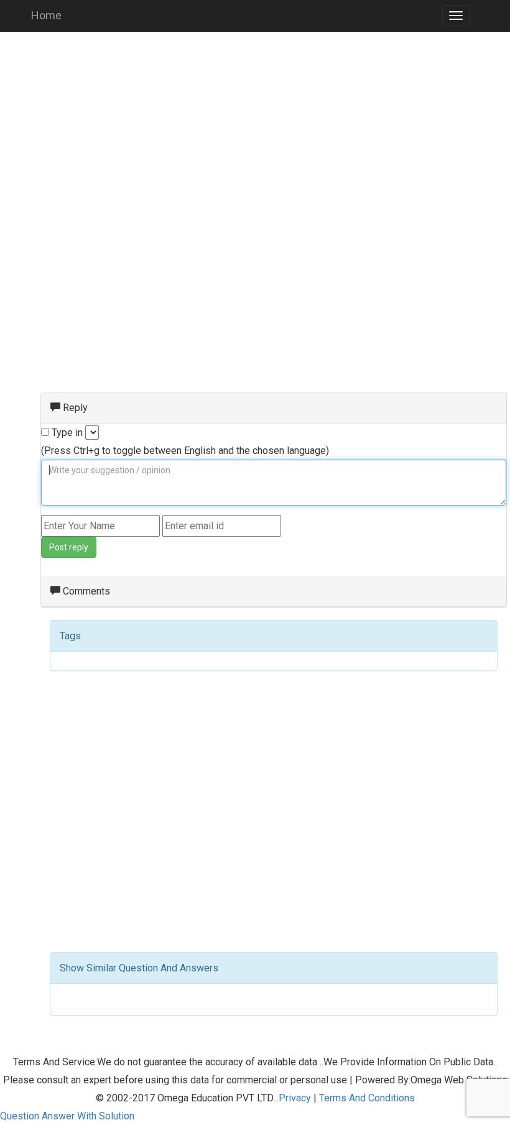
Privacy (295, 1098)
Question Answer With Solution (67, 1116)
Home (46, 15)
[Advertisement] (255, 131)
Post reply (68, 547)
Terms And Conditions (367, 1098)
